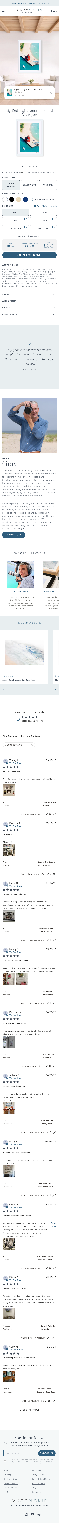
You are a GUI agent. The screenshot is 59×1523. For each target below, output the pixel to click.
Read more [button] (53, 1224)
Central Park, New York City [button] (48, 1327)
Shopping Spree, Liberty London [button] (46, 930)
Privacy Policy (38, 1483)
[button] (6, 11)
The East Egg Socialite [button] (48, 1055)
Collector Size (10, 1479)
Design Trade (38, 1475)
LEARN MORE (14, 535)
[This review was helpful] (47, 814)
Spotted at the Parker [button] (49, 804)
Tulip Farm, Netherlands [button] (47, 992)
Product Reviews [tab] (30, 736)
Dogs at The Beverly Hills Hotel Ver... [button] (46, 863)
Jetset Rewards (11, 1483)
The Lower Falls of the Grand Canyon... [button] (45, 1258)
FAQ (6, 1492)
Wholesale (36, 1470)
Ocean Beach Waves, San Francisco (18, 680)
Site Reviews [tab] (10, 736)
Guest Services (11, 1488)
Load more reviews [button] (29, 1410)
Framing (8, 1475)
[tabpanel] (29, 1087)
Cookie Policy (38, 1492)
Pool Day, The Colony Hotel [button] (47, 1122)
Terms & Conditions (41, 1479)
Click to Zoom (30, 167)
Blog (34, 1488)
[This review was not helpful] (53, 814)
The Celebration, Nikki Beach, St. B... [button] (46, 1185)
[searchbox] (16, 745)
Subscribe (47, 1453)
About (7, 1470)
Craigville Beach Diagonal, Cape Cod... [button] (46, 1390)
